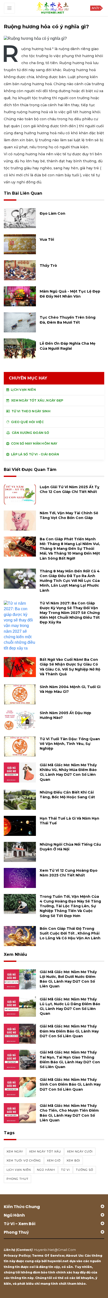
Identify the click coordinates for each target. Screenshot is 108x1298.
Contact (24, 1250)
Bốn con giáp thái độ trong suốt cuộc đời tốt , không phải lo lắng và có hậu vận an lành (70, 933)
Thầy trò (48, 265)
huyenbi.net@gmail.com (55, 1250)
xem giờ (54, 1160)
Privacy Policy (17, 1255)
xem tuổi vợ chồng (24, 1160)
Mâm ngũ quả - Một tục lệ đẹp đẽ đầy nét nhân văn (70, 293)
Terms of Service (48, 1255)
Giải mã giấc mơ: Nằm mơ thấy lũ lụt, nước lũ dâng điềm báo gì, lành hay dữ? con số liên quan (70, 1006)
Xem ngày (15, 1151)
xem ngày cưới (80, 1151)
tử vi (65, 1170)
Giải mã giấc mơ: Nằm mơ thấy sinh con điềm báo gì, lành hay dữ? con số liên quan (70, 1084)
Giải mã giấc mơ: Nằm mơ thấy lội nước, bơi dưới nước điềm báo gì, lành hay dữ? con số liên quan (68, 979)
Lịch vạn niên (19, 1170)
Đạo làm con (52, 213)
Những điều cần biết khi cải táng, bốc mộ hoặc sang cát (67, 794)
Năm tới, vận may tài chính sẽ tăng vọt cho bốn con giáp (69, 515)
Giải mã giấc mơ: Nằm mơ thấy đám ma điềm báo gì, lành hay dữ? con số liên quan (69, 1031)
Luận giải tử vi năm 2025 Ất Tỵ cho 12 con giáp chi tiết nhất (69, 489)
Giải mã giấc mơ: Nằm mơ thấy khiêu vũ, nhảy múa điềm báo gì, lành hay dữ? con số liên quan (68, 772)
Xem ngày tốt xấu (45, 1151)
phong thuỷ (17, 1179)
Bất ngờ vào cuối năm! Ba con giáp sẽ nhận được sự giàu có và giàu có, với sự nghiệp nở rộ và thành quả (70, 666)
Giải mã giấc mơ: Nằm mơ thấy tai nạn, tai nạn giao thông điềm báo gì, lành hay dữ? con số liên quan (70, 1059)
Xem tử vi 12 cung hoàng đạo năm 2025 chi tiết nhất (68, 872)
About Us (74, 1255)
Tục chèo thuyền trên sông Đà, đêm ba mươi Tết (67, 319)
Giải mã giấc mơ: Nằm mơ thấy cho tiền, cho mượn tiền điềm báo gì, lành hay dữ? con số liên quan (69, 1112)
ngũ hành (46, 1170)
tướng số (84, 1170)
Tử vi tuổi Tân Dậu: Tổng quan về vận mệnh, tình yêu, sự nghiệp (70, 744)
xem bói (73, 1160)
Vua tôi (47, 239)
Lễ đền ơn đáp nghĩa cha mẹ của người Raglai (67, 345)
